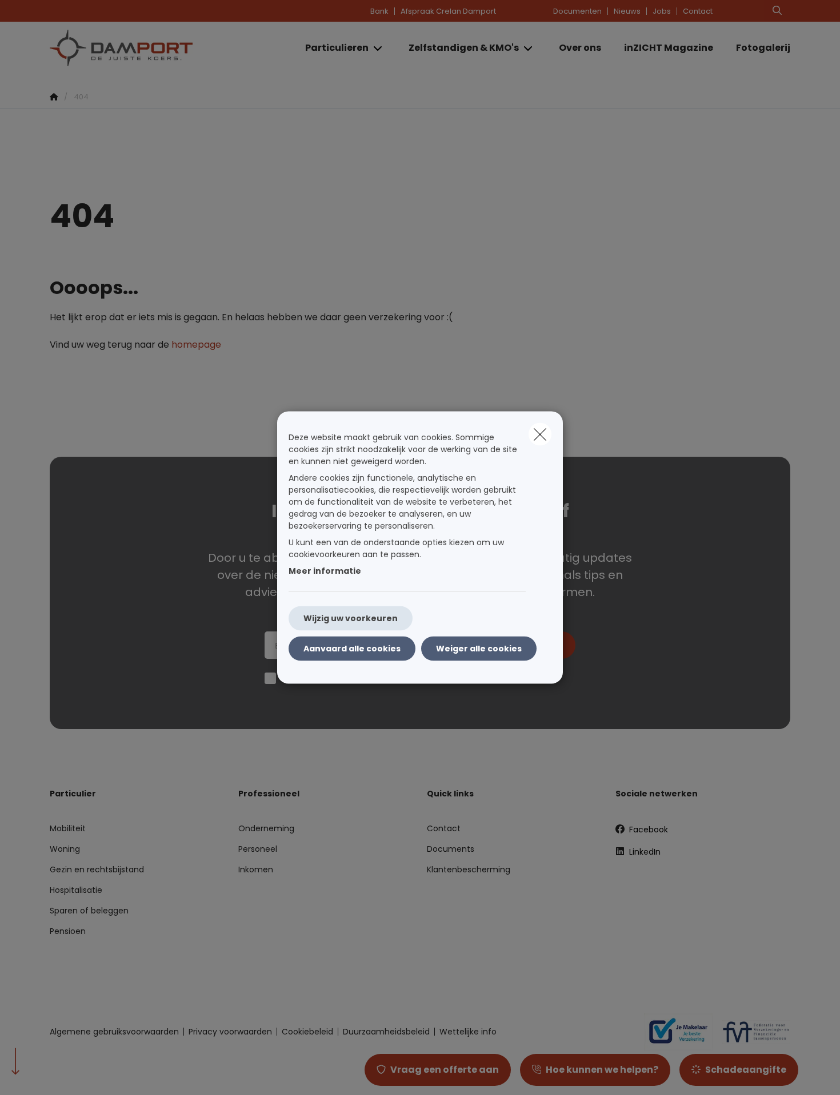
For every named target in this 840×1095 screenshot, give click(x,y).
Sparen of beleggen (89, 910)
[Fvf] (751, 1032)
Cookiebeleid (307, 1032)
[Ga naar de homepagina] (164, 48)
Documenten (577, 11)
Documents (450, 849)
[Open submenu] (378, 48)
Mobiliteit (68, 828)
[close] (540, 434)
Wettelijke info (468, 1032)
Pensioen (68, 931)
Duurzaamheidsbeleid (386, 1032)
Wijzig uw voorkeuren (350, 618)
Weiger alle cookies (479, 648)
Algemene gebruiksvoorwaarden (114, 1032)
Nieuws (627, 11)
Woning (65, 849)
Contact (698, 11)
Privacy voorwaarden (230, 1032)
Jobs (662, 11)
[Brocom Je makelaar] (674, 1031)
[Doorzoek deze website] (777, 11)
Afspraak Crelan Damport (448, 11)
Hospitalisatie (76, 890)
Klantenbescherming (468, 869)
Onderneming (266, 828)
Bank (379, 11)
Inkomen (255, 869)
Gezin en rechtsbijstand (97, 869)
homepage (196, 344)
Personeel (257, 849)
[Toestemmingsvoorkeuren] (45, 1073)
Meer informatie (325, 571)
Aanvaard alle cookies (352, 648)
